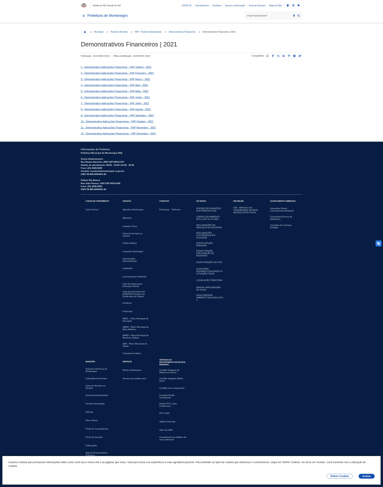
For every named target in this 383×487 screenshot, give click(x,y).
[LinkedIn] (283, 55)
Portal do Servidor (119, 32)
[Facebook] (272, 55)
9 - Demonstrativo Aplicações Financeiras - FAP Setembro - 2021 (117, 115)
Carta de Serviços (257, 5)
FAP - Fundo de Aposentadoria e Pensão (148, 32)
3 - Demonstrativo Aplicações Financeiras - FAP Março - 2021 (115, 79)
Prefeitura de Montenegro (107, 15)
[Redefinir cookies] (298, 5)
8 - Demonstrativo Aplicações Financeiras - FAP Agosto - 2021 (116, 109)
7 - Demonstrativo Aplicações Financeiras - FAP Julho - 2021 (115, 103)
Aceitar (366, 476)
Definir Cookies (339, 476)
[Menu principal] (84, 16)
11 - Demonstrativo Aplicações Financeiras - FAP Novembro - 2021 (118, 127)
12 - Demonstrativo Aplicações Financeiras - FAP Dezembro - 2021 (118, 133)
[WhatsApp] (267, 55)
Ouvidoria (216, 5)
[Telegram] (294, 55)
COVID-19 (187, 5)
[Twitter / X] (278, 55)
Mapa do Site (275, 5)
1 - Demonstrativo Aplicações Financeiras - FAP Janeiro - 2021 (116, 67)
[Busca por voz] (294, 15)
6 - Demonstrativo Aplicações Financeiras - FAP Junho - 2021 (115, 97)
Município (98, 32)
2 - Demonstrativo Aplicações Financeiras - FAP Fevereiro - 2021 (117, 73)
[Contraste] (287, 5)
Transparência (202, 5)
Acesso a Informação (235, 5)
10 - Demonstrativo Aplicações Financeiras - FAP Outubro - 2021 (117, 121)
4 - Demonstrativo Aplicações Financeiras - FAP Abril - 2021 (114, 85)
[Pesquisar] (298, 15)
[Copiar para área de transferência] (299, 55)
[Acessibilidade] (293, 5)
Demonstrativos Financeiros (182, 32)
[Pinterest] (289, 55)
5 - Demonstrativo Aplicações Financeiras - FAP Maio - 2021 (114, 91)
